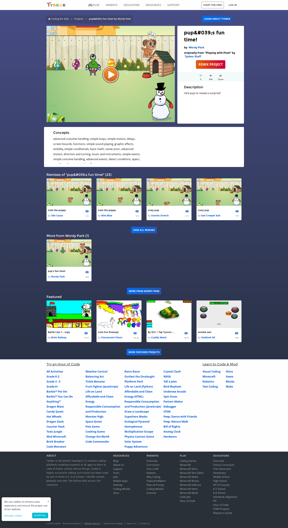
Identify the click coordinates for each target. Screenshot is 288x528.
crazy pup (153, 210)
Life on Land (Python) (138, 386)
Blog (115, 460)
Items (229, 376)
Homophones (133, 426)
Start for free (212, 5)
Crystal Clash (172, 371)
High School (220, 480)
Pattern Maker (173, 401)
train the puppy (57, 210)
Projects (79, 18)
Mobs (229, 386)
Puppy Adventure (136, 446)
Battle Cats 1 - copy (59, 332)
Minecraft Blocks (189, 480)
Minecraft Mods (189, 492)
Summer (151, 492)
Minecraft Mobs (189, 476)
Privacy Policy (92, 523)
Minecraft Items (189, 488)
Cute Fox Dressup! (108, 332)
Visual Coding (211, 371)
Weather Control (97, 371)
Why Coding (153, 476)
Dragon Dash (55, 421)
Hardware (170, 436)
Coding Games (188, 460)
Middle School (221, 476)
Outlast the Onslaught (139, 376)
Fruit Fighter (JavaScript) (102, 386)
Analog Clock (172, 431)
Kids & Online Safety (113, 523)
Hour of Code (187, 500)
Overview (152, 460)
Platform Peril (133, 381)
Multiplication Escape (138, 431)
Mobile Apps (120, 480)
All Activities (54, 371)
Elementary (219, 472)
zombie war (204, 332)
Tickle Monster (95, 381)
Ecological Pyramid (137, 421)
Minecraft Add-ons (190, 484)
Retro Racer (132, 371)
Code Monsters (56, 446)
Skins (229, 371)
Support (117, 468)
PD (214, 500)
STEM (167, 411)
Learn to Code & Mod (220, 364)
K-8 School (219, 492)
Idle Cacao (57, 215)
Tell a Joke (170, 381)
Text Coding (210, 386)
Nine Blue (106, 215)
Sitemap (117, 484)
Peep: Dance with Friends (180, 416)
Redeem (151, 472)
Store (116, 492)
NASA (167, 376)
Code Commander (97, 441)
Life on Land (94, 391)
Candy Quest (55, 411)
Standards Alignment (225, 496)
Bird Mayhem (172, 386)
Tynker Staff (193, 56)
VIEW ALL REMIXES (144, 230)
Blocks (230, 381)
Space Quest (94, 421)
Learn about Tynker (217, 18)
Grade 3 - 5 (53, 381)
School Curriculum (223, 464)
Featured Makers (156, 480)
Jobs (115, 476)
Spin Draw (170, 396)
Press (116, 472)
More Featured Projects (144, 352)
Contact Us (145, 523)
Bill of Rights (172, 426)
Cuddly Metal (158, 337)
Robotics (208, 381)
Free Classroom (222, 468)
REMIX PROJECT (210, 64)
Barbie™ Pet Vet (56, 391)
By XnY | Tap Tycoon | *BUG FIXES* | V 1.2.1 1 (161, 332)
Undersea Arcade (175, 391)
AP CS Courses (221, 484)
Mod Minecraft (56, 436)
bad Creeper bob (210, 215)
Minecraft (209, 376)
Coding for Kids (60, 18)
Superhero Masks (136, 416)
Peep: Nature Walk (176, 421)
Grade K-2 (52, 376)
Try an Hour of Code (63, 364)
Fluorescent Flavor (111, 337)
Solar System (133, 441)
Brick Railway (58, 337)
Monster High (95, 416)
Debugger (170, 406)
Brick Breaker (55, 441)
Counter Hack (55, 426)
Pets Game (93, 426)
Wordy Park (196, 47)
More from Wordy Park (144, 291)
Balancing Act (95, 376)
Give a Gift (152, 468)
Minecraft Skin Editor (192, 472)
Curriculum (152, 464)
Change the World (97, 436)
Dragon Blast (55, 406)
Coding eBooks (121, 488)
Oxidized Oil (208, 337)
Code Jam (185, 496)
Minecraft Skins (189, 468)
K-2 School (219, 488)
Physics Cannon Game (139, 436)
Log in (233, 5)
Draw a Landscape (136, 411)
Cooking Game (95, 431)
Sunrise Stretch (160, 215)
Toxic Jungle (54, 431)
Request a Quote (222, 512)
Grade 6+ (52, 386)
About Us (118, 464)
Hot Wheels (54, 416)
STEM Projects (221, 508)
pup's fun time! (56, 271)
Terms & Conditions (71, 523)
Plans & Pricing (155, 484)
